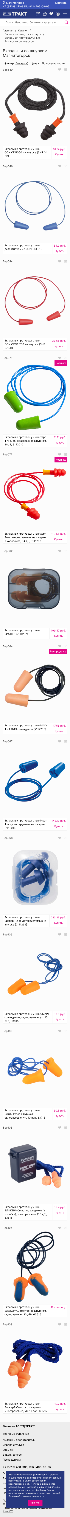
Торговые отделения (16, 1433)
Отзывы (8, 1449)
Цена (34, 63)
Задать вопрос (12, 1454)
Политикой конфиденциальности (26, 1496)
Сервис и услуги (13, 1444)
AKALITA (8, 1511)
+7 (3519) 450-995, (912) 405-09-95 (26, 6)
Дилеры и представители (19, 1439)
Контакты (61, 2)
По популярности (53, 63)
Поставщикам (12, 1459)
